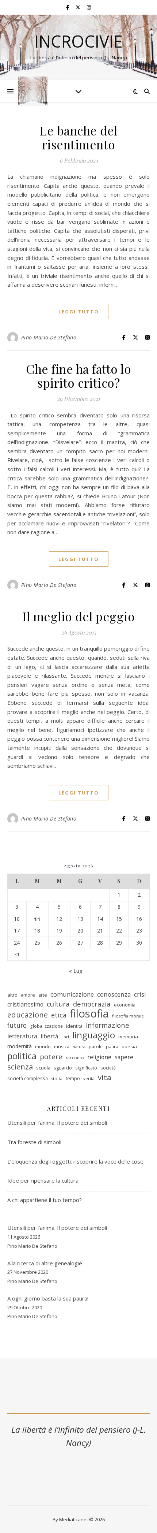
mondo (43, 1046)
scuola (43, 1067)
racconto (75, 1057)
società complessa (27, 1078)
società (108, 1068)
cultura (58, 1004)
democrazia (92, 1004)
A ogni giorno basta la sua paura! (47, 1298)
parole (96, 1046)
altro (12, 994)
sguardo (63, 1067)
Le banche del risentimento (78, 137)
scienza (20, 1066)
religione (99, 1057)
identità (74, 1026)
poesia (129, 1046)
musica (61, 1046)
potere (51, 1056)
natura (79, 1046)
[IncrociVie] (32, 91)
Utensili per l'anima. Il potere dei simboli (57, 1227)
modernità (19, 1046)
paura (112, 1046)
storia (56, 1078)
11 (37, 919)
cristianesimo (25, 1004)
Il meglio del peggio (78, 616)
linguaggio (93, 1035)
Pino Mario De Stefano (49, 337)
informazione (107, 1025)
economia (124, 1004)
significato (86, 1068)
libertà (49, 1036)
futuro (17, 1025)
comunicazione (72, 994)
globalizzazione (46, 1026)
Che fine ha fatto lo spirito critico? (78, 376)
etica (58, 1015)
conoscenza (114, 994)
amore (28, 994)
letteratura (22, 1036)
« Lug (76, 970)
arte (42, 994)
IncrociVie (78, 41)
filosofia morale (128, 1016)
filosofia (89, 1013)
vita (104, 1077)
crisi (140, 994)
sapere (124, 1057)
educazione (27, 1014)
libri (65, 1036)
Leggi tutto (78, 311)
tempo (73, 1078)
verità (89, 1078)
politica (22, 1056)
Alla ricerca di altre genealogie (44, 1263)
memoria (128, 1036)
